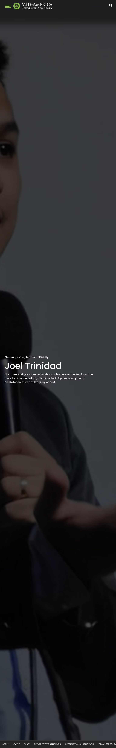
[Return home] (33, 6)
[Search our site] (110, 6)
